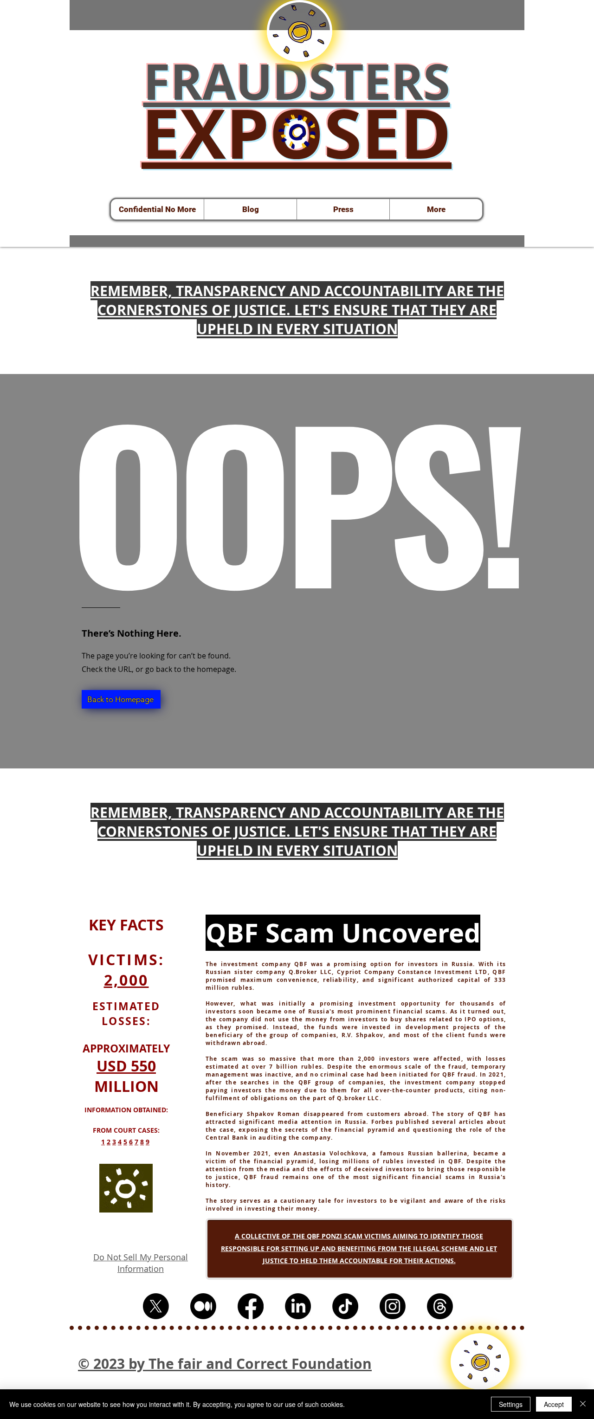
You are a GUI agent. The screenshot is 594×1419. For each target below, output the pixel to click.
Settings (511, 1404)
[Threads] (440, 1306)
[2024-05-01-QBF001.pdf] (297, 132)
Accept (554, 1404)
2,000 (126, 980)
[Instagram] (393, 1306)
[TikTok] (345, 1306)
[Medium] (203, 1306)
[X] (156, 1306)
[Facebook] (251, 1306)
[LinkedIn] (298, 1306)
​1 (103, 1141)
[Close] (582, 1404)
